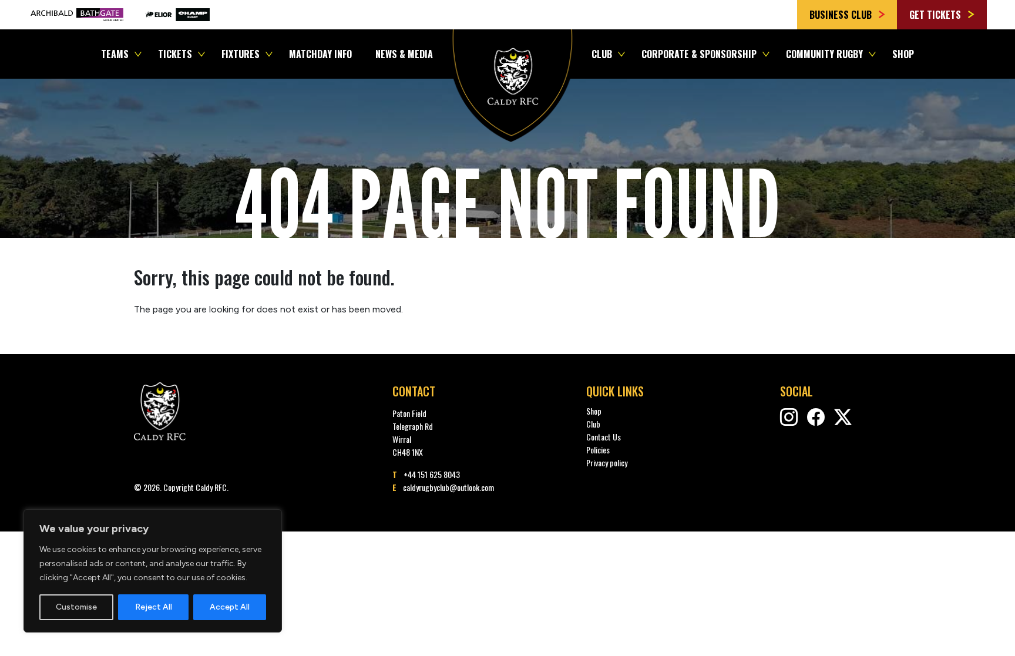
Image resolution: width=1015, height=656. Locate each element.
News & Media (404, 54)
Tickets (175, 54)
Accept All (230, 607)
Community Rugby (824, 54)
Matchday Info (320, 54)
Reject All (153, 607)
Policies (598, 449)
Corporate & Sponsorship (699, 54)
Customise (76, 607)
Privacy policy (606, 462)
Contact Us (603, 436)
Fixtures (240, 54)
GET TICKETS (936, 15)
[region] (152, 571)
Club (601, 54)
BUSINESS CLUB (841, 15)
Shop (903, 54)
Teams (115, 54)
